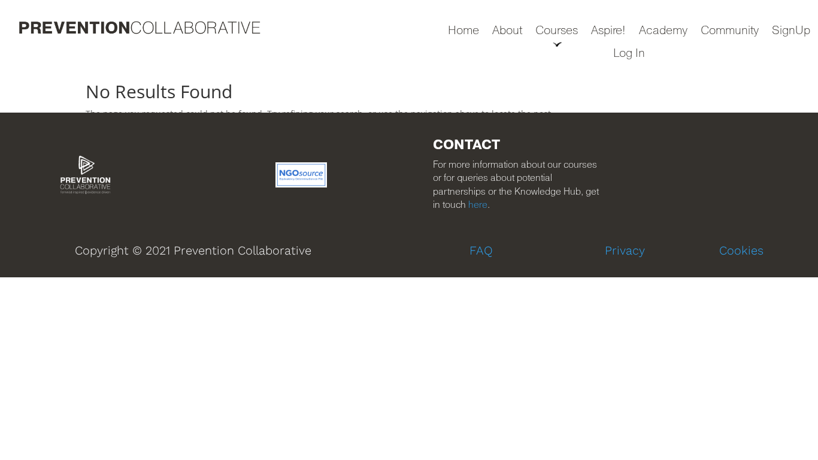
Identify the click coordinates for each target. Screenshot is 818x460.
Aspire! (608, 31)
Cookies (741, 250)
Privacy (625, 250)
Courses (556, 31)
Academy (663, 31)
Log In (629, 54)
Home (463, 31)
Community (730, 31)
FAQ (481, 250)
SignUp (791, 31)
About (507, 31)
